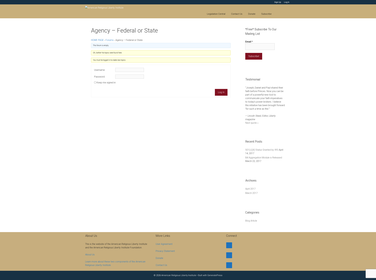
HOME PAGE (97, 40)
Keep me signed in (106, 82)
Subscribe (266, 14)
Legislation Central (216, 14)
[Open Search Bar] (279, 14)
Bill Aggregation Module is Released (263, 157)
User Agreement (164, 244)
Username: (99, 70)
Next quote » (251, 122)
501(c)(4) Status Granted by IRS (261, 149)
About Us (90, 254)
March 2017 (251, 193)
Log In (286, 2)
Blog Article (251, 220)
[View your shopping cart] (287, 14)
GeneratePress (214, 275)
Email (249, 41)
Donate (251, 14)
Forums (110, 40)
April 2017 (250, 188)
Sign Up (277, 2)
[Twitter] (229, 255)
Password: (99, 76)
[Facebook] (229, 245)
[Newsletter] (229, 265)
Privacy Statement (165, 251)
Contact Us (236, 14)
